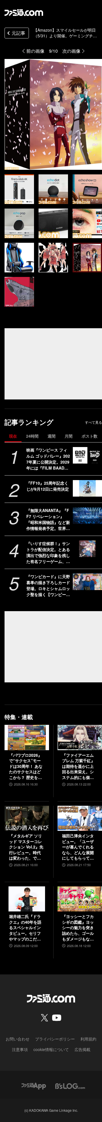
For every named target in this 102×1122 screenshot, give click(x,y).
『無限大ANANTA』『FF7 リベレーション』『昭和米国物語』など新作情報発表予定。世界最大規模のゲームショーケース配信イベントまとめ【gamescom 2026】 (48, 519)
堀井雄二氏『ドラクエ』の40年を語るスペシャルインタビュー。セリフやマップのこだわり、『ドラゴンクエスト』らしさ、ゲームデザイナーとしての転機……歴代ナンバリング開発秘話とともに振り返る (25, 928)
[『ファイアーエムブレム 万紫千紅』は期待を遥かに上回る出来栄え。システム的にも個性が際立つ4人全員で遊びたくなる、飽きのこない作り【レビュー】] (80, 737)
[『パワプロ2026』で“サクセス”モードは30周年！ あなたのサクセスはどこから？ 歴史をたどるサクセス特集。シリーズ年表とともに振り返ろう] (27, 737)
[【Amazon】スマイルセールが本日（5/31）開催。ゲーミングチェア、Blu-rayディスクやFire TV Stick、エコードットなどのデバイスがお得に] (19, 189)
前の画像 (35, 51)
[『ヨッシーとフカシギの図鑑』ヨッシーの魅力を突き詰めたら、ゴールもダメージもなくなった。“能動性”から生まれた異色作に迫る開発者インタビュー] (80, 898)
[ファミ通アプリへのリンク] (34, 1085)
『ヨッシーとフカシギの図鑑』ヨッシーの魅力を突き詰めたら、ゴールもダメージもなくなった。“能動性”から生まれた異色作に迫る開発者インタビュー (78, 928)
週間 (52, 436)
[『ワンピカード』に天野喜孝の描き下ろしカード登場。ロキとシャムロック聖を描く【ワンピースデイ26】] (87, 582)
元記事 (18, 33)
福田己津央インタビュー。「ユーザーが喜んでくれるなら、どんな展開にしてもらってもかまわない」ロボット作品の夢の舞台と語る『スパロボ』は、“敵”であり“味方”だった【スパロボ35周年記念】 (78, 847)
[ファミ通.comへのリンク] (24, 12)
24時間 (32, 436)
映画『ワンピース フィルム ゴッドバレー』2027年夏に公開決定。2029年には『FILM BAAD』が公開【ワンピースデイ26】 (48, 459)
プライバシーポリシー (55, 1039)
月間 (69, 436)
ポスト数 (89, 436)
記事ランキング (29, 422)
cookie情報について (51, 1049)
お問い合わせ (17, 1039)
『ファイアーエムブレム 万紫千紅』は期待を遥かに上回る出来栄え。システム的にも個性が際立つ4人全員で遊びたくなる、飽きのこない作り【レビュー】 (79, 766)
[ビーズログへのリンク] (70, 1085)
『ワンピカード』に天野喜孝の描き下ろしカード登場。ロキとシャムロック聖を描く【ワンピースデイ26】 (48, 585)
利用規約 (88, 1039)
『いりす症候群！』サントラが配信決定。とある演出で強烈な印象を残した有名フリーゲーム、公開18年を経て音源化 (48, 552)
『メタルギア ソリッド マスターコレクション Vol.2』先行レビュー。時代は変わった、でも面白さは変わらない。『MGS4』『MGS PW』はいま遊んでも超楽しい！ (26, 847)
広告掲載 (82, 1049)
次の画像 (71, 51)
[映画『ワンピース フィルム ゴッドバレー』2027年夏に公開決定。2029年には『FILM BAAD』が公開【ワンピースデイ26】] (87, 455)
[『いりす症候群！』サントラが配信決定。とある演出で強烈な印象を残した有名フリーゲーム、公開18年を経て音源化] (87, 548)
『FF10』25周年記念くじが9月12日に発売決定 (47, 486)
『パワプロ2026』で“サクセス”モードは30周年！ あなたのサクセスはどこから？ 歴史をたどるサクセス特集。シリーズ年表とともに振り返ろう (25, 766)
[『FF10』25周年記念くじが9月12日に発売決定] (87, 488)
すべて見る (93, 422)
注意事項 (20, 1049)
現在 (13, 436)
